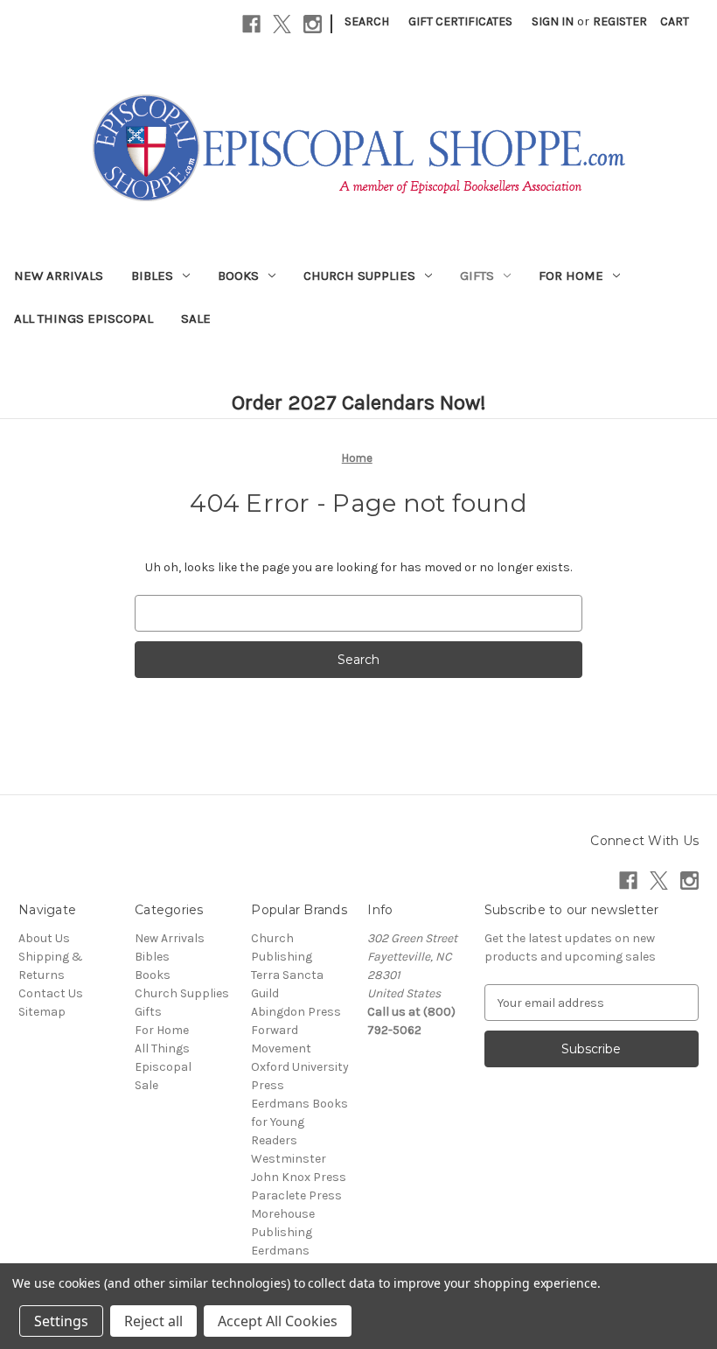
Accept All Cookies (278, 1321)
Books (238, 275)
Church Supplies (359, 275)
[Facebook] (251, 24)
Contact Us (50, 993)
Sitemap (42, 1011)
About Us (44, 938)
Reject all (153, 1321)
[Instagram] (312, 24)
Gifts (477, 275)
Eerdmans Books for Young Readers (299, 1122)
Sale (196, 318)
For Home (571, 275)
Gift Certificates (460, 21)
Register (620, 21)
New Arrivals (58, 275)
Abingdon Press (296, 1011)
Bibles (152, 275)
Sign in (553, 21)
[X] (282, 24)
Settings (61, 1321)
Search (367, 21)
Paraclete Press (296, 1195)
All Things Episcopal (83, 318)
